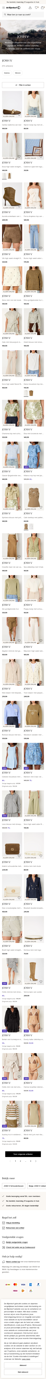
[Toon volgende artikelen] (35, 1161)
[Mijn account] (30, 7)
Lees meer (26, 1359)
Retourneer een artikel (15, 1227)
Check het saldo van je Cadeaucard (20, 1247)
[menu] (3, 8)
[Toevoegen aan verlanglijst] (19, 115)
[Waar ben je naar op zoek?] (5, 14)
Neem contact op (13, 1261)
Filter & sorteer (25, 85)
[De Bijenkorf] (13, 7)
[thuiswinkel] (30, 1292)
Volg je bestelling (13, 1222)
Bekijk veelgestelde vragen (17, 1242)
